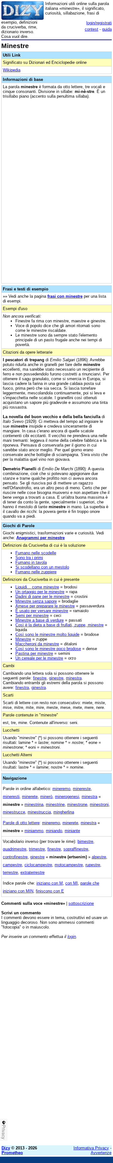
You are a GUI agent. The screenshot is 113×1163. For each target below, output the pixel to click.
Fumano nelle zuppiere (35, 571)
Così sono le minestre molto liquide (47, 634)
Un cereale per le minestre (39, 658)
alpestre (99, 857)
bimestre (85, 841)
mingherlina (63, 812)
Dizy (6, 1148)
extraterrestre (32, 872)
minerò (46, 796)
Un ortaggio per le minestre (39, 591)
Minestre (23, 639)
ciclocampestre (38, 864)
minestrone (77, 804)
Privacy (4, 1132)
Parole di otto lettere (21, 822)
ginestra (38, 687)
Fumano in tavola (31, 562)
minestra (74, 678)
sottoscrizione (81, 903)
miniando (54, 830)
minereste (82, 788)
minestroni (99, 804)
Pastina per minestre (34, 653)
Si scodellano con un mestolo (42, 567)
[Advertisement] (56, 1084)
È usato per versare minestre (41, 610)
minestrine (55, 804)
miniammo (33, 830)
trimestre (37, 849)
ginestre (56, 678)
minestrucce (14, 812)
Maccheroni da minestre (37, 644)
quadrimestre (14, 849)
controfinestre (15, 857)
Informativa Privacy (91, 1148)
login (71, 936)
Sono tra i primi (29, 557)
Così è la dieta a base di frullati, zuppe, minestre (59, 625)
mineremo (61, 788)
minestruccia (39, 812)
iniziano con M (49, 883)
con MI (71, 883)
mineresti (11, 796)
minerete (30, 796)
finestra (22, 687)
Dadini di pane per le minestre (42, 596)
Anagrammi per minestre (40, 537)
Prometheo (12, 1152)
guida (107, 29)
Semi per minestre (32, 615)
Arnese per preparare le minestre (45, 606)
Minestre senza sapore (36, 601)
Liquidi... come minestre (37, 587)
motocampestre (69, 864)
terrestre (10, 872)
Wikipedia (11, 70)
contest (91, 29)
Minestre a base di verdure (39, 620)
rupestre (92, 864)
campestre (12, 864)
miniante (72, 830)
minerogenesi (67, 796)
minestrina (33, 804)
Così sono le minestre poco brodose (48, 648)
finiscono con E (50, 891)
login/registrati (99, 23)
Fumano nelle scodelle (35, 553)
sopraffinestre (75, 849)
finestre (39, 678)
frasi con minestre (65, 296)
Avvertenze (101, 1152)
